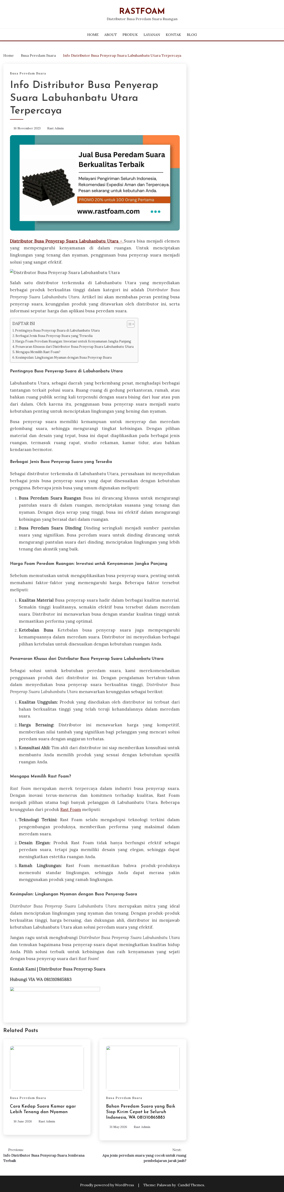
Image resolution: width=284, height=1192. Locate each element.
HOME (93, 34)
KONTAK (173, 34)
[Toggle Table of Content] (129, 324)
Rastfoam (142, 12)
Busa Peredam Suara (28, 73)
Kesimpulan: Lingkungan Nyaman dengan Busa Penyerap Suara (64, 357)
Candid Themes (191, 1185)
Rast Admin (55, 128)
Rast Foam (70, 809)
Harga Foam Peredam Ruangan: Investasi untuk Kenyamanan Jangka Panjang (73, 341)
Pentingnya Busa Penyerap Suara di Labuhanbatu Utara (57, 330)
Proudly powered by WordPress (107, 1185)
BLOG (192, 34)
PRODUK (130, 34)
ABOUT (110, 34)
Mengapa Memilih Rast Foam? (38, 352)
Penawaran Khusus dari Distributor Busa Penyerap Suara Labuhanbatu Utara (75, 346)
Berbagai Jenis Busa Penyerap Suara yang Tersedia (54, 336)
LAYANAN (152, 34)
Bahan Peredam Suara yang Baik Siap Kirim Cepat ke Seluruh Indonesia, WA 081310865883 (140, 1112)
